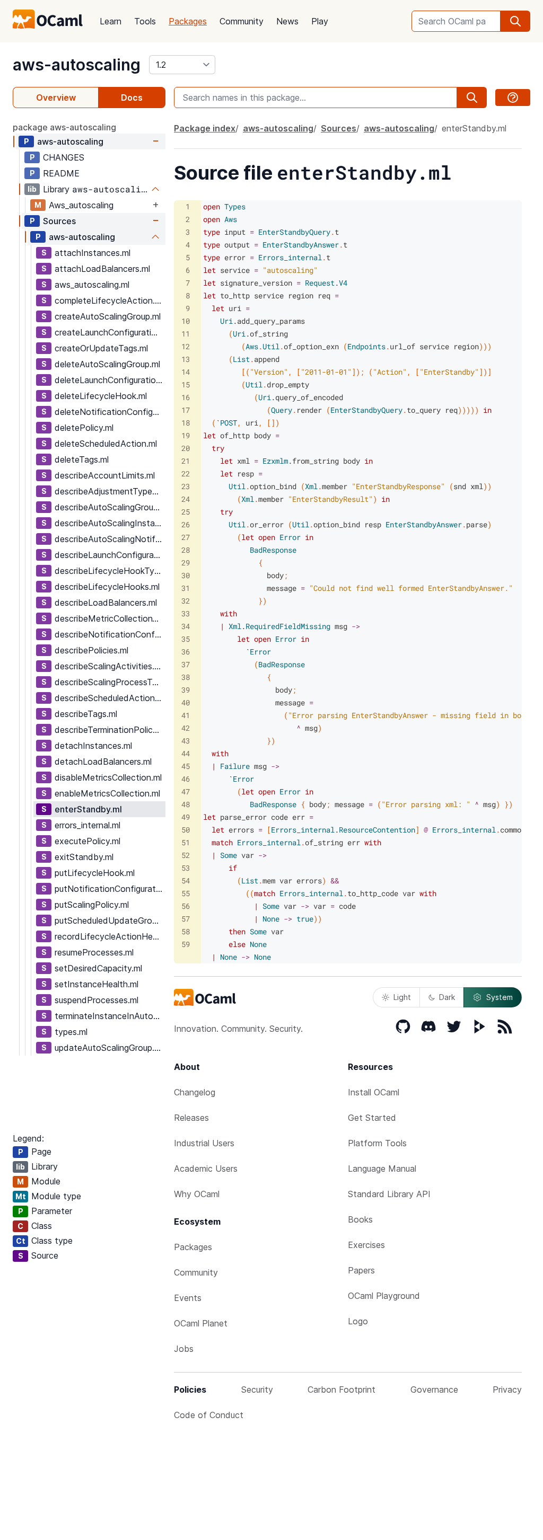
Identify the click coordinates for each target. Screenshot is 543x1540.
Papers (361, 1270)
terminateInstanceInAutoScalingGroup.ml (110, 1016)
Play (319, 21)
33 (185, 613)
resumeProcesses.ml (94, 952)
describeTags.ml (86, 714)
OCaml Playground (384, 1295)
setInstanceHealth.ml (96, 984)
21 (185, 461)
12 (185, 346)
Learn (110, 21)
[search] (515, 21)
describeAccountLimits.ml (105, 475)
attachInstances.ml (92, 252)
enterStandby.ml (88, 809)
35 (185, 639)
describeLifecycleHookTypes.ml (110, 570)
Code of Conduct (208, 1415)
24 (185, 499)
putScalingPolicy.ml (92, 904)
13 (185, 359)
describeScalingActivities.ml (109, 666)
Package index (204, 128)
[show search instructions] (512, 97)
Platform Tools (377, 1143)
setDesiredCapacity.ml (98, 968)
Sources (59, 221)
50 (185, 830)
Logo (358, 1321)
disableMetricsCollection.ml (108, 777)
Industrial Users (204, 1143)
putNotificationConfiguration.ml (110, 888)
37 (185, 664)
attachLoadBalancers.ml (102, 268)
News (287, 21)
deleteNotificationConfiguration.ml (110, 411)
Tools (145, 21)
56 (185, 906)
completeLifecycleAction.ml (109, 300)
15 (185, 384)
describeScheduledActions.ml (110, 698)
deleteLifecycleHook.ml (101, 396)
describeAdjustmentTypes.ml (110, 491)
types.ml (71, 1031)
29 (185, 562)
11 (185, 334)
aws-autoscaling (77, 64)
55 (185, 893)
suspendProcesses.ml (96, 1000)
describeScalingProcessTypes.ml (110, 682)
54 (185, 880)
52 (185, 855)
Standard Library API (389, 1194)
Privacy (507, 1389)
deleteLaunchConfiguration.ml (110, 380)
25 (185, 512)
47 (185, 791)
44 (185, 753)
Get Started (372, 1117)
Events (188, 1298)
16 (185, 397)
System (499, 997)
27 (185, 537)
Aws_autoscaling (81, 205)
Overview (56, 97)
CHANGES (63, 157)
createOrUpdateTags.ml (101, 348)
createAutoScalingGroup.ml (108, 316)
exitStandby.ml (84, 857)
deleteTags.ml (82, 459)
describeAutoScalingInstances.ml (110, 523)
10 (185, 321)
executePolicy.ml (87, 841)
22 (185, 473)
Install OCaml (373, 1092)
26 (185, 524)
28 (185, 550)
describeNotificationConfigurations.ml (110, 634)
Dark (447, 997)
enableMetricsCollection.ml (107, 793)
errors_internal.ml (87, 825)
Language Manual (382, 1168)
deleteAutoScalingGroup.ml (107, 364)
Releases (191, 1117)
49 (185, 817)
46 (185, 779)
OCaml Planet (200, 1323)
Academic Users (206, 1168)
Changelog (194, 1092)
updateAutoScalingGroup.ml (109, 1047)
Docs (132, 97)
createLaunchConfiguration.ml (110, 332)
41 (185, 715)
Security (257, 1389)
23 (185, 486)
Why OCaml (197, 1194)
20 (185, 448)
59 (185, 944)
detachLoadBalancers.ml (103, 761)
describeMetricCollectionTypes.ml (110, 618)
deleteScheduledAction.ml (106, 443)
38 (185, 677)
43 (185, 741)
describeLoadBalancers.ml (106, 602)
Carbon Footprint (341, 1389)
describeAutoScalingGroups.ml (110, 507)
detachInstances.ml (93, 745)
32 (185, 601)
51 (185, 842)
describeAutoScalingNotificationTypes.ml (110, 539)
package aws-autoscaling (64, 127)
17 (185, 410)
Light (402, 997)
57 (185, 919)
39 (185, 690)
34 (185, 626)
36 (185, 652)
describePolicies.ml (91, 650)
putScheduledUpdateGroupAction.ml (110, 920)
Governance (434, 1389)
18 (185, 423)
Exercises (366, 1245)
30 (185, 575)
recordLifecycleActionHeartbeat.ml (110, 936)
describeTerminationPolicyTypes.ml (110, 729)
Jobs (184, 1348)
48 (185, 804)
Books (360, 1219)
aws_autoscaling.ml (92, 284)
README (61, 173)
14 (185, 372)
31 (185, 588)
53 (185, 868)
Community (242, 21)
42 (185, 728)
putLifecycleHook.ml (95, 873)
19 (185, 435)
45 (185, 766)
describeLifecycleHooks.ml (107, 586)
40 (185, 702)
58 (185, 931)
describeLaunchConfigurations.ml (110, 555)
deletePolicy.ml (84, 427)
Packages (188, 21)
